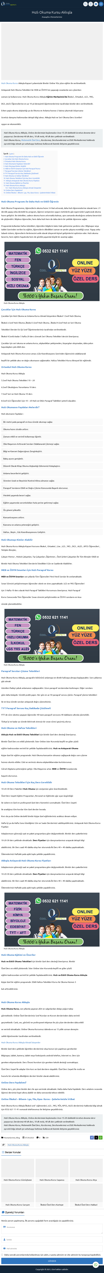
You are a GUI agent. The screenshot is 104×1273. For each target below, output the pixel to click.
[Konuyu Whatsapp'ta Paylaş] (100, 1137)
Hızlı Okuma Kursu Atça (86, 1180)
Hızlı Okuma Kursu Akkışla (18, 1145)
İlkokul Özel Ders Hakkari (86, 1204)
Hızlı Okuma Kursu (9, 83)
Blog (18, 1137)
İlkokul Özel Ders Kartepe (51, 1204)
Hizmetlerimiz (56, 17)
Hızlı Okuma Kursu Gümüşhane (18, 1180)
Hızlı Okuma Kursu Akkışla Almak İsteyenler (20, 1042)
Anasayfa (45, 17)
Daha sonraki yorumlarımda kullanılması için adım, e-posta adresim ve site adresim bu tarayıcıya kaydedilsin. (52, 1254)
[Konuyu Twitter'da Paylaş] (96, 1137)
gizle (11, 154)
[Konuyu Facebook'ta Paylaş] (92, 1137)
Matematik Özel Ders (30, 140)
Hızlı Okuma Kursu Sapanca (52, 1180)
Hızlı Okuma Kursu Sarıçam (18, 1204)
